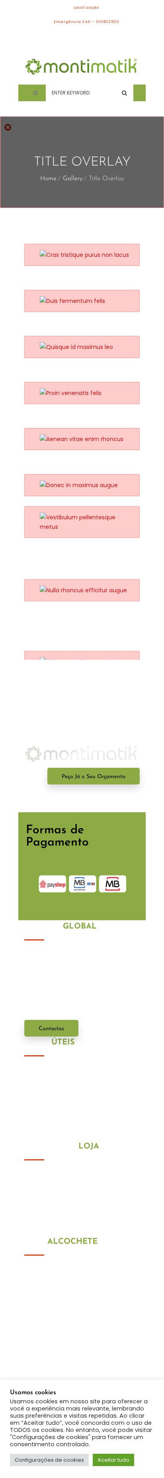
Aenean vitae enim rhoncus (86, 433)
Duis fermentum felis (74, 294)
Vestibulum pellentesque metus (92, 530)
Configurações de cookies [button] (49, 1460)
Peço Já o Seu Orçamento (93, 777)
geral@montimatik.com (75, 1334)
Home (48, 178)
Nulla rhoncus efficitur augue (89, 580)
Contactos (51, 1029)
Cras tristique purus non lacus (90, 248)
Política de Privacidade (56, 1071)
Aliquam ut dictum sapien (83, 626)
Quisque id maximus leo (80, 340)
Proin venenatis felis (73, 386)
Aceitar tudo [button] (113, 1460)
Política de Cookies (50, 1082)
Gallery (72, 178)
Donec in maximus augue (82, 479)
